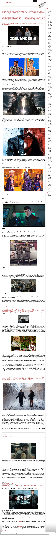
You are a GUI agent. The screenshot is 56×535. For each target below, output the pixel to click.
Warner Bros (21, 23)
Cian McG (49, 12)
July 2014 (49, 144)
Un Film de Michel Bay (12, 23)
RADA (22, 310)
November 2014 (49, 141)
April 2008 (49, 191)
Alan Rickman (12, 308)
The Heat (6, 22)
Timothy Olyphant (37, 22)
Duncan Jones (42, 13)
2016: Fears (4, 7)
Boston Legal (5, 485)
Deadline (12, 13)
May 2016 (49, 127)
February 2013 (49, 157)
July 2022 (49, 70)
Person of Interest (17, 19)
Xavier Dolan (38, 23)
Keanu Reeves (31, 16)
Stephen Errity (49, 14)
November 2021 (49, 76)
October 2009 (49, 188)
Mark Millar (18, 17)
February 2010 (49, 185)
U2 (14, 379)
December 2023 (49, 57)
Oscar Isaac (3, 19)
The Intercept (9, 22)
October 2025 (49, 40)
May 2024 (49, 53)
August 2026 (49, 32)
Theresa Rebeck (15, 311)
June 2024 (49, 52)
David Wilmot (24, 485)
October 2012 (49, 160)
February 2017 (49, 120)
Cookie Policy (16, 533)
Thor (30, 22)
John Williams (8, 378)
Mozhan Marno (7, 18)
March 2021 (49, 82)
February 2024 (49, 55)
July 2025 (49, 42)
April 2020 (49, 91)
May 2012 (49, 164)
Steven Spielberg (33, 378)
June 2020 (49, 89)
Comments (49, 195)
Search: (48, 29)
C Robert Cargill (22, 11)
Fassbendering (36, 485)
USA (16, 379)
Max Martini (25, 17)
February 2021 (49, 83)
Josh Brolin (7, 16)
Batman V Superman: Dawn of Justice (25, 10)
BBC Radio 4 (31, 10)
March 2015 (49, 138)
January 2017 (49, 121)
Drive (39, 13)
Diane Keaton (21, 13)
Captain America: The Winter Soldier (6, 12)
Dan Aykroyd (5, 13)
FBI (14, 377)
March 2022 (49, 73)
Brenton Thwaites (14, 11)
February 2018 (49, 111)
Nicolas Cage (13, 18)
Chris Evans (22, 12)
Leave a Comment (4, 303)
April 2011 (49, 174)
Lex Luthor (3, 17)
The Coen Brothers (41, 310)
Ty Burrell (8, 23)
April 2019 (49, 100)
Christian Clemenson (19, 485)
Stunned (49, 15)
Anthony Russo (11, 10)
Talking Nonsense (50, 22)
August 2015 (49, 134)
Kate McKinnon (20, 16)
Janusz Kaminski (39, 377)
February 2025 (49, 46)
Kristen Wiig (41, 16)
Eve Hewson (12, 377)
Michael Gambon (41, 17)
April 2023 (49, 63)
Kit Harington (34, 16)
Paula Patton (13, 19)
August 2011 (49, 171)
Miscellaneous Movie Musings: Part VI (8, 483)
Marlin (20, 17)
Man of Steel (14, 17)
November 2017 (49, 113)
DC (10, 13)
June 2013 (49, 154)
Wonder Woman (30, 23)
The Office (17, 22)
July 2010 (49, 181)
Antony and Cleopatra (17, 308)
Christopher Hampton (26, 308)
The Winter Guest (11, 311)
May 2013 (49, 155)
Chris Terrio (25, 12)
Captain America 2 (34, 11)
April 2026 (49, 35)
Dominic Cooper (32, 13)
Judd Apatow (10, 16)
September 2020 (50, 87)
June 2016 (49, 126)
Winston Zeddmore (25, 23)
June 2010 (49, 182)
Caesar (25, 11)
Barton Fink (16, 10)
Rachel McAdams (27, 19)
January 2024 (49, 56)
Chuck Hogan (38, 12)
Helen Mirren (12, 309)
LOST (5, 17)
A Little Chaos (5, 308)
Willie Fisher (26, 379)
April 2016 (49, 128)
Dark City (8, 13)
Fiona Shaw (41, 308)
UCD (18, 311)
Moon (4, 18)
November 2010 (49, 178)
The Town (23, 22)
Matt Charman (18, 378)
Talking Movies (7, 2)
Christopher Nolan (34, 12)
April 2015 (49, 137)
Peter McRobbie (26, 378)
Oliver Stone (33, 18)
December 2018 (49, 103)
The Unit (26, 22)
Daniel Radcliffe (31, 308)
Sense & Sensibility (36, 310)
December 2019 (49, 94)
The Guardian (6, 311)
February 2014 (49, 148)
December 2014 (49, 140)
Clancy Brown (42, 12)
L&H (35, 309)
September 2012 (50, 161)
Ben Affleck (35, 10)
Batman (19, 10)
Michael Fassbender (36, 17)
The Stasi (40, 378)
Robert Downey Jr (32, 19)
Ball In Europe (49, 11)
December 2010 (49, 177)
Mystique (10, 18)
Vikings (16, 23)
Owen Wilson (6, 19)
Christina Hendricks (29, 12)
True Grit (5, 23)
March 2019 (49, 101)
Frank (39, 485)
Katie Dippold (27, 16)
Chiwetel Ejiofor (18, 12)
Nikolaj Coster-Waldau (29, 18)
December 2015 (49, 131)
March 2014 (49, 147)
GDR (28, 377)
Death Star (14, 13)
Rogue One (41, 19)
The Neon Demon (14, 22)
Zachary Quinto (42, 23)
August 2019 (49, 97)
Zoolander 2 (9, 24)
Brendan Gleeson (9, 485)
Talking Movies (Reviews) (8, 436)
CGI (11, 12)
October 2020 (49, 86)
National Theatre (12, 310)
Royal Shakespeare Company (26, 310)
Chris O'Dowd (15, 485)
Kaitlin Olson (16, 16)
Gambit (6, 309)
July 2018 (49, 107)
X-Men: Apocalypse (34, 23)
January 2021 (49, 84)
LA (43, 16)
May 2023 (49, 62)
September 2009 (50, 189)
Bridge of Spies (4, 374)
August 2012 (49, 162)
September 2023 (50, 59)
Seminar (33, 310)
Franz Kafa (22, 377)
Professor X (21, 19)
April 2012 (49, 165)
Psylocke (24, 19)
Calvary (12, 485)
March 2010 (49, 184)
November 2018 (49, 104)
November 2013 (49, 150)
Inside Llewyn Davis (5, 435)
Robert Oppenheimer (37, 19)
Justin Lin (13, 16)
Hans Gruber (8, 309)
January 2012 (49, 167)
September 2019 (50, 96)
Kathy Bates (23, 16)
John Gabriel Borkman (24, 309)
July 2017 (49, 116)
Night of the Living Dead (23, 18)
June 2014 (49, 145)
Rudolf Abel (29, 378)
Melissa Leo (28, 17)
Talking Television (50, 25)
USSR (17, 379)
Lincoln (11, 378)
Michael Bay (31, 17)
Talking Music (49, 21)
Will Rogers (23, 379)
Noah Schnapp (22, 378)
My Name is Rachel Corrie (6, 310)
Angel (8, 10)
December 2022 (49, 66)
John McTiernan (29, 309)
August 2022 (49, 69)
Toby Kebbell (40, 22)
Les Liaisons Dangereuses (40, 309)
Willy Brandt (29, 379)
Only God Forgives (41, 18)
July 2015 (49, 135)
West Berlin (20, 379)
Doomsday (35, 13)
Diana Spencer (18, 13)
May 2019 (49, 99)
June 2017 (49, 117)
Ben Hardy (41, 10)
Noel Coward (15, 310)
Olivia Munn (37, 18)
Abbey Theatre (9, 308)
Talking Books (49, 19)
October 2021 (49, 77)
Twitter (13, 379)
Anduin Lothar (5, 10)
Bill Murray (11, 11)
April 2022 (49, 72)
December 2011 (49, 168)
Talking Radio (49, 24)
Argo (14, 10)
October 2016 (49, 123)
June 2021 (49, 80)
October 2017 (49, 114)
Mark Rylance (14, 378)
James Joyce (19, 309)
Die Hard (34, 308)
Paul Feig (10, 19)
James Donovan (35, 377)
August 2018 (49, 106)
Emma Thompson (38, 308)
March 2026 (49, 36)
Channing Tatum (14, 12)
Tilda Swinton (32, 22)
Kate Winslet (33, 309)
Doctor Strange (27, 13)
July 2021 (49, 79)
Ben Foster (38, 10)
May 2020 (49, 90)
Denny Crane (27, 485)
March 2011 (49, 175)
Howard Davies (16, 309)
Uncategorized (49, 28)
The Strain (20, 22)
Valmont (26, 311)
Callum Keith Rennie (29, 11)
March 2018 (49, 110)
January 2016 (49, 130)
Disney (24, 13)
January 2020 (49, 93)
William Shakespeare (30, 311)
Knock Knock (38, 16)
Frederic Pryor (25, 377)
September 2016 (50, 124)
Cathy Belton (21, 308)
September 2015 (50, 133)
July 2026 (49, 33)
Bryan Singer (18, 11)
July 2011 (49, 172)
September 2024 (50, 50)
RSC (31, 310)
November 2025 (49, 39)
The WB (28, 22)
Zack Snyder (3, 24)
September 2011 (50, 170)
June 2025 (49, 43)
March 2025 (49, 45)
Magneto (12, 17)
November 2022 (49, 67)
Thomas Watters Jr (6, 379)
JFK (42, 377)
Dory (37, 13)
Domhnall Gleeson (32, 485)
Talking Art (49, 18)
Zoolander (6, 24)
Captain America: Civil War (40, 11)
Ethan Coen (9, 377)
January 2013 (49, 158)
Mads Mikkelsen (9, 17)
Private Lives (19, 310)
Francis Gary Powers (18, 377)
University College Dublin (22, 311)
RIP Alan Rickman (5, 306)
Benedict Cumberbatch (6, 11)
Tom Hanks (10, 379)
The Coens (3, 311)
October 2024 (49, 49)
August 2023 (49, 60)
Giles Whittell (30, 377)
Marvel (22, 17)
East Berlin (6, 377)
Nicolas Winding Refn (17, 18)
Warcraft (18, 23)
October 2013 (49, 151)
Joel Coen (5, 378)
